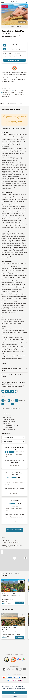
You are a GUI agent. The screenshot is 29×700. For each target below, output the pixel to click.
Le (6, 594)
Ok (14, 692)
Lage (21, 103)
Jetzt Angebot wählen (14, 60)
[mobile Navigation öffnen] (2, 1)
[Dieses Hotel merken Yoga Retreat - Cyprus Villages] (3, 614)
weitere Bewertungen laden (14, 529)
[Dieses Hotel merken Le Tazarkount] (3, 580)
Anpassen (14, 696)
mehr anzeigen (5, 96)
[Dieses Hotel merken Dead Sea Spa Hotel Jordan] (26, 5)
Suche (14, 121)
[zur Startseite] (14, 2)
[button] (25, 558)
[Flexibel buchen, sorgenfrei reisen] (20, 26)
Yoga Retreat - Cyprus (9, 628)
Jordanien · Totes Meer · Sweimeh (11, 38)
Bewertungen (12, 103)
